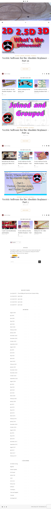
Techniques (12, 489)
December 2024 (13, 370)
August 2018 (13, 430)
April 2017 (12, 450)
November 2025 (13, 338)
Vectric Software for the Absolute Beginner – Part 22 (8, 91)
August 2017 (13, 447)
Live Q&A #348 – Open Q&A (16, 302)
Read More (25, 68)
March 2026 (12, 327)
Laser (11, 478)
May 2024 (12, 387)
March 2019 (12, 415)
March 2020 (12, 395)
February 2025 (13, 364)
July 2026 (12, 315)
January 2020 (13, 401)
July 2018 (12, 433)
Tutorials (33, 55)
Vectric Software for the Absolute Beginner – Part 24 (25, 131)
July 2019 (12, 404)
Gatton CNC (12, 475)
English (14, 242)
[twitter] (27, 1)
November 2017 (13, 441)
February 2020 (13, 398)
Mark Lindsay (7, 73)
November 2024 (13, 372)
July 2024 (12, 384)
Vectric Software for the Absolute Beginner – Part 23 (41, 163)
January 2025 (13, 367)
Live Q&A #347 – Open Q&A (16, 304)
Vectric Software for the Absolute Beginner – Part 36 (25, 59)
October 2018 (13, 427)
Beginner (27, 55)
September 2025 (13, 344)
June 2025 (12, 352)
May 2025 (12, 355)
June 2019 (12, 407)
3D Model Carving (19, 55)
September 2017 (13, 444)
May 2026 (12, 321)
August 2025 (13, 347)
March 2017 (12, 453)
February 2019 (13, 418)
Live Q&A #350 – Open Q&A (16, 296)
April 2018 (12, 438)
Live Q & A (12, 481)
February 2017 (13, 455)
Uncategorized (13, 498)
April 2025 (12, 358)
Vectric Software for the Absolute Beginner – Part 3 (25, 201)
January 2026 (13, 332)
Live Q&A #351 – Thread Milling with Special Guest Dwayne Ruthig (24, 293)
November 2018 (13, 424)
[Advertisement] (25, 276)
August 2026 (13, 312)
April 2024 (12, 390)
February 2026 (13, 329)
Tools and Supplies (14, 492)
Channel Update (13, 469)
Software (25, 127)
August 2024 (13, 381)
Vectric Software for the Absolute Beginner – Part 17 (25, 233)
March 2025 (12, 361)
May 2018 (12, 435)
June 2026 (12, 318)
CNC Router (12, 472)
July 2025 (12, 349)
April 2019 (12, 412)
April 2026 (12, 324)
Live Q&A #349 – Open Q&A (16, 299)
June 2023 (12, 392)
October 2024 (13, 375)
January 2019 (13, 421)
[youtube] (23, 1)
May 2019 (12, 410)
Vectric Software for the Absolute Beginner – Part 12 (25, 163)
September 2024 (13, 378)
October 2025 (13, 341)
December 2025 (13, 335)
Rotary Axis (12, 483)
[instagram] (25, 1)
